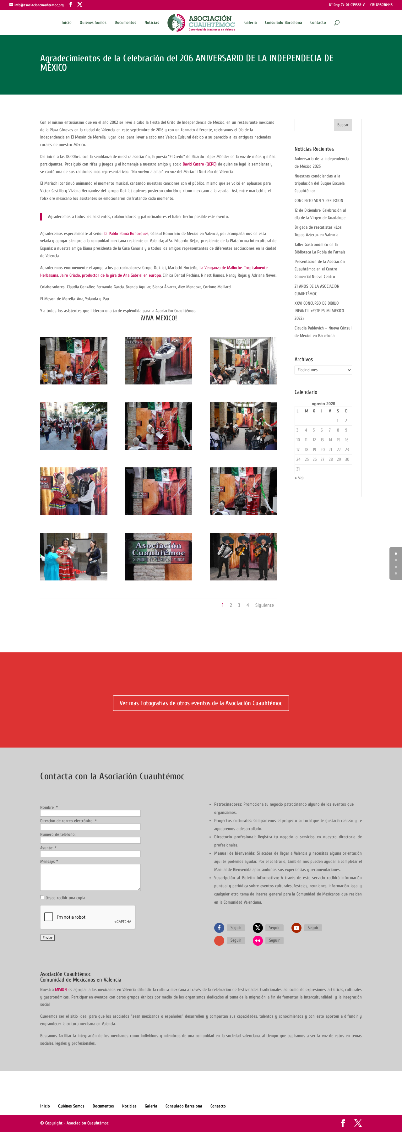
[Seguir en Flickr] (258, 941)
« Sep (299, 477)
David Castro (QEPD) (200, 164)
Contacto (318, 22)
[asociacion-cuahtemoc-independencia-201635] (243, 515)
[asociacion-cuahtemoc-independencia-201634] (158, 449)
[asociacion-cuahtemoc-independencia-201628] (73, 580)
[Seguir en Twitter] (258, 928)
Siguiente (264, 605)
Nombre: (49, 807)
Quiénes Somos (93, 22)
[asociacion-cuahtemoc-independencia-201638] (73, 449)
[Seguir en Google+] (219, 941)
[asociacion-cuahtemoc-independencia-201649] (73, 515)
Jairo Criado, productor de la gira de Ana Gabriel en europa (110, 275)
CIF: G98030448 (381, 5)
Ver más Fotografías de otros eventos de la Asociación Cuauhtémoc (201, 703)
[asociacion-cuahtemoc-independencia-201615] (73, 384)
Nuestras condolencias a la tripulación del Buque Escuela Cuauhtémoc (320, 183)
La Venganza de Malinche (220, 267)
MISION (61, 989)
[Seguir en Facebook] (219, 928)
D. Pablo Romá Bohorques (126, 233)
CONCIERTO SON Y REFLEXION (319, 200)
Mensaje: (49, 861)
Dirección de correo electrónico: (68, 821)
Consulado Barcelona (283, 22)
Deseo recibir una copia (65, 898)
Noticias (151, 22)
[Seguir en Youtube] (296, 928)
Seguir (236, 927)
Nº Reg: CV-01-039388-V (347, 5)
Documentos (125, 22)
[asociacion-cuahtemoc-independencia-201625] (243, 384)
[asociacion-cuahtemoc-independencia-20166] (158, 580)
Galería (250, 22)
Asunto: (48, 848)
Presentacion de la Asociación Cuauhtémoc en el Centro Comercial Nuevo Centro (320, 269)
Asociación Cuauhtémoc (88, 1123)
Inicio (67, 22)
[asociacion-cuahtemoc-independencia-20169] (243, 449)
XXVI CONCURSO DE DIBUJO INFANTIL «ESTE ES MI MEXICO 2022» (319, 311)
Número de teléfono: (58, 834)
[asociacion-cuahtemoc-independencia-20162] (243, 580)
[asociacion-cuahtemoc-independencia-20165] (158, 515)
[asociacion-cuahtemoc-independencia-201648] (158, 384)
